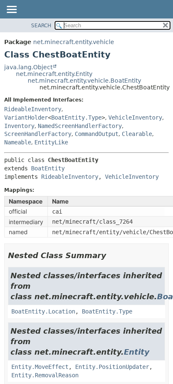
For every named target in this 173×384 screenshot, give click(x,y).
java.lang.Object (28, 67)
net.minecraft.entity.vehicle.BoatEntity (84, 80)
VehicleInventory (135, 117)
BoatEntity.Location (43, 311)
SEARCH (41, 26)
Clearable (137, 134)
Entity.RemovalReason (45, 375)
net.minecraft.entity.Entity (54, 74)
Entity (136, 351)
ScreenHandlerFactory (37, 134)
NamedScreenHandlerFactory (80, 126)
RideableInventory (32, 109)
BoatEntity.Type (76, 117)
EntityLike (51, 142)
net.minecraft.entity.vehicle (73, 42)
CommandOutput (96, 134)
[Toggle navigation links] (11, 10)
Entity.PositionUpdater (112, 366)
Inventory (19, 126)
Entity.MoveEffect (39, 366)
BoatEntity (48, 168)
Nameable (17, 142)
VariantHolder (26, 117)
